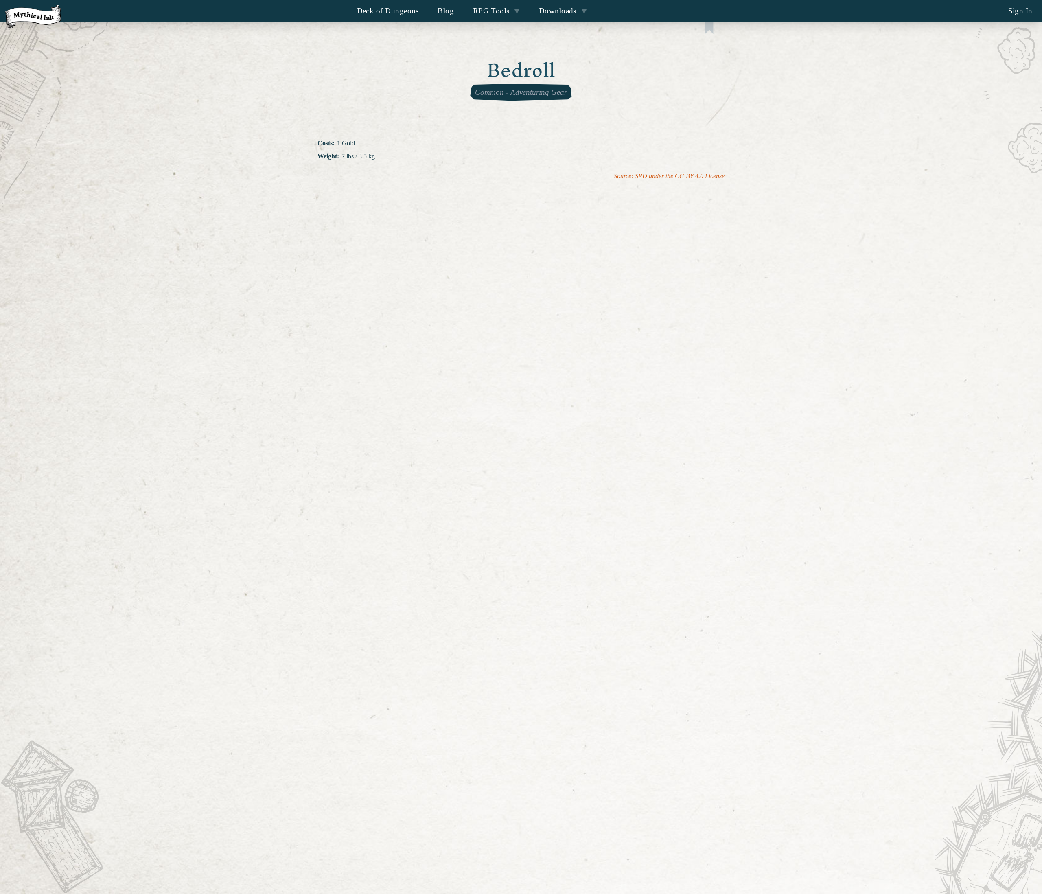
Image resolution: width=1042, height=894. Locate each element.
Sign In (1020, 11)
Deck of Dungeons (388, 11)
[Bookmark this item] (709, 28)
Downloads (557, 11)
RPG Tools (491, 11)
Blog (446, 11)
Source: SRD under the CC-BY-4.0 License (669, 176)
